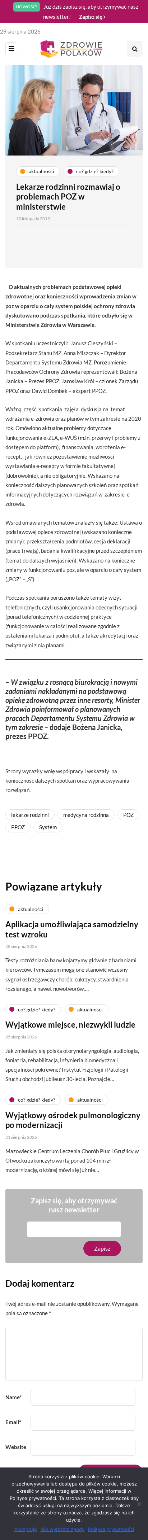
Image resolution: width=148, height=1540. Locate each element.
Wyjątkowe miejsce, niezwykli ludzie (70, 1024)
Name (13, 1397)
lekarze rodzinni (30, 814)
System (48, 827)
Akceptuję (25, 1529)
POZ (128, 814)
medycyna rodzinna (86, 814)
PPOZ (18, 827)
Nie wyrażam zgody (62, 1529)
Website (15, 1447)
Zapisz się (91, 16)
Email (13, 1422)
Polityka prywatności (111, 1529)
